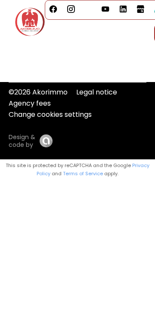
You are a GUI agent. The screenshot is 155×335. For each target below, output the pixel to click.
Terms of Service (83, 173)
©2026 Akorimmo (38, 92)
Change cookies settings (50, 114)
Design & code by (22, 141)
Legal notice (96, 92)
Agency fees (30, 103)
